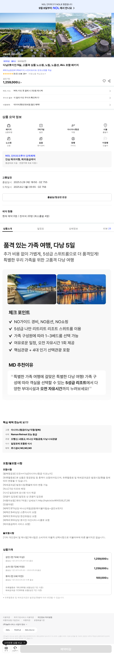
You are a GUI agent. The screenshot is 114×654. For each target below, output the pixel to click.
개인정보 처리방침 (45, 617)
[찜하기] (104, 81)
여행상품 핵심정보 (36, 74)
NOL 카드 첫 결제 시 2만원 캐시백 (28, 90)
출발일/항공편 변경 (57, 197)
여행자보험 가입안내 (11, 620)
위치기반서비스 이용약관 (24, 617)
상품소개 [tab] (7, 228)
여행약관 (26, 620)
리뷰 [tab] (107, 228)
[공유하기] (109, 81)
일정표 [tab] (40, 228)
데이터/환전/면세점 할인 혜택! (27, 104)
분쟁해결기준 (39, 620)
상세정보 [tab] (73, 228)
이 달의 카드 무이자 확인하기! (26, 97)
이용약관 (6, 617)
